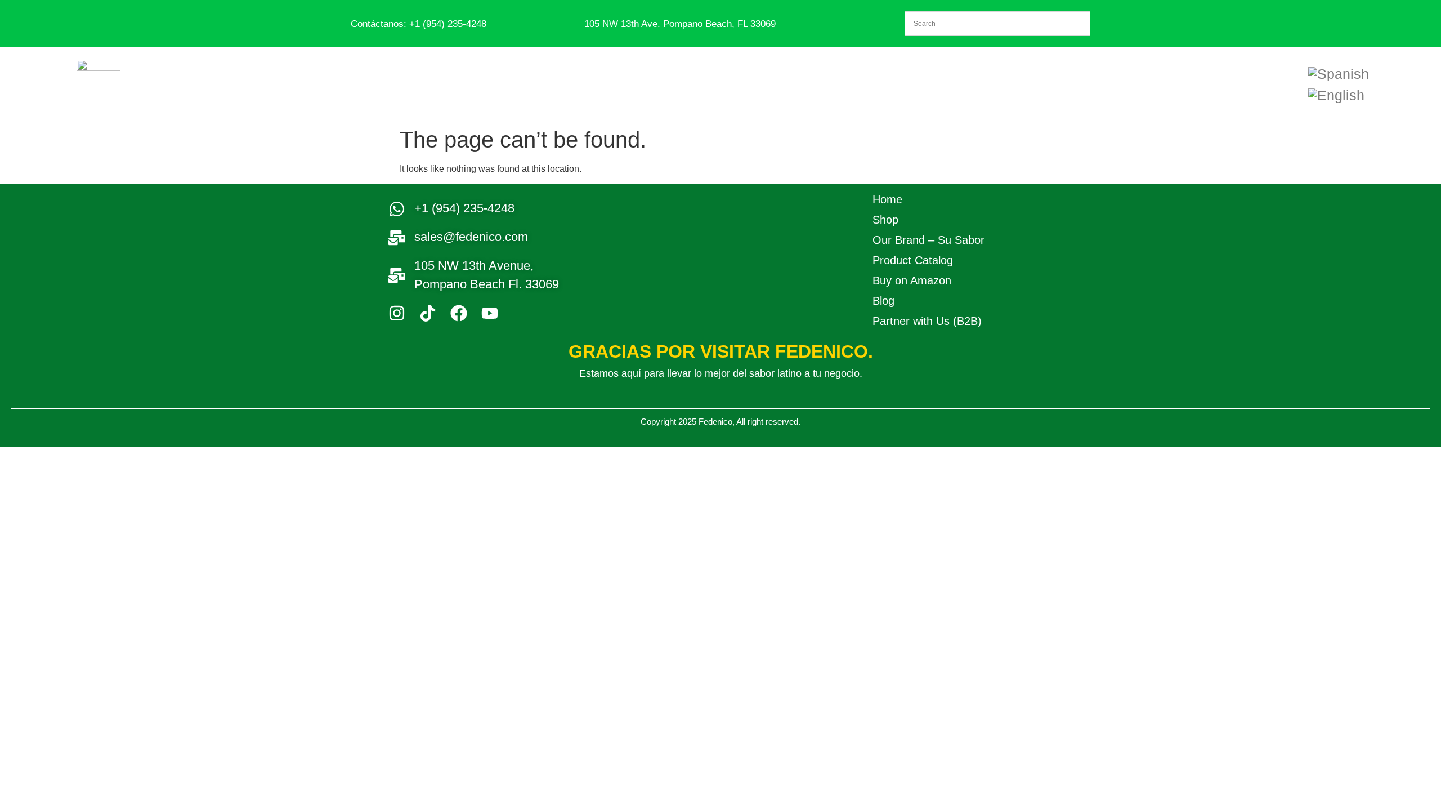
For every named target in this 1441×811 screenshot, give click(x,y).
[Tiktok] (427, 313)
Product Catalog (912, 260)
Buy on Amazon (911, 280)
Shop (885, 219)
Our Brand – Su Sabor (928, 240)
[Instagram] (396, 313)
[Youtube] (489, 313)
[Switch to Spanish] (1339, 73)
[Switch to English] (1336, 95)
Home (887, 199)
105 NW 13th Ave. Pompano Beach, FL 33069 (680, 24)
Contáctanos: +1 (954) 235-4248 (418, 24)
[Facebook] (458, 313)
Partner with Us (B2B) (927, 321)
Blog (883, 301)
